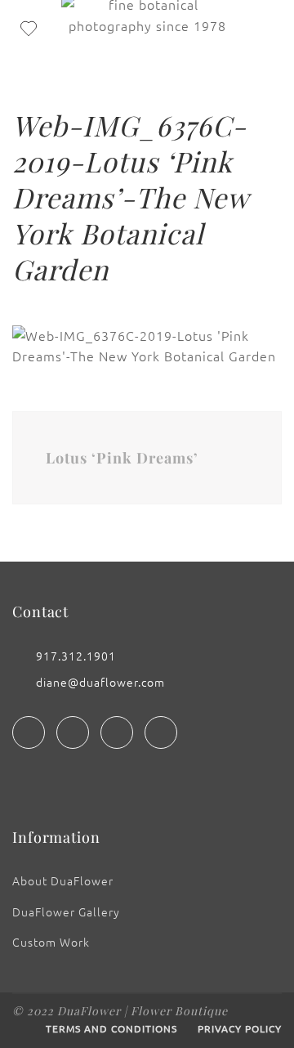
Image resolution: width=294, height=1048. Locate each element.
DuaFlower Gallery (66, 911)
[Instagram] (72, 732)
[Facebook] (28, 732)
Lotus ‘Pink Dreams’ (122, 458)
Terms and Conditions (111, 1028)
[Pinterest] (161, 732)
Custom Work (51, 942)
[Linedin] (116, 732)
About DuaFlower (63, 880)
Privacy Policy (240, 1028)
